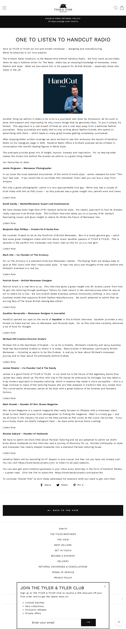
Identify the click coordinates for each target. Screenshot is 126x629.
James (6, 377)
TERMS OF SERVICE (63, 572)
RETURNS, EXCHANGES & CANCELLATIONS (63, 566)
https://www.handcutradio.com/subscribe (79, 472)
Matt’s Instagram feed (42, 421)
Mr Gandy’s (49, 209)
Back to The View (65, 510)
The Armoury (18, 261)
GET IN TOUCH (63, 550)
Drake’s (44, 345)
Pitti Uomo (37, 191)
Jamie (42, 187)
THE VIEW (63, 539)
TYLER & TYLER (21, 48)
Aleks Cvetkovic (27, 58)
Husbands (23, 443)
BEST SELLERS (63, 545)
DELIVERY (63, 561)
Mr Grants (96, 286)
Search (63, 528)
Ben (81, 235)
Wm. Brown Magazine (15, 410)
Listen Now (9, 197)
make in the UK (12, 69)
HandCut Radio (76, 58)
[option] (63, 20)
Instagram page (27, 143)
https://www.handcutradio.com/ (36, 462)
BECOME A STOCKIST (63, 555)
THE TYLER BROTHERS (63, 534)
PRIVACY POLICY (63, 577)
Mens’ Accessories (13, 52)
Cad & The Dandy (61, 377)
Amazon (7, 181)
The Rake (48, 62)
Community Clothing (91, 293)
